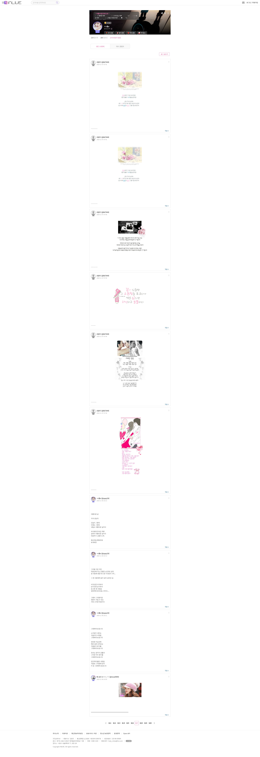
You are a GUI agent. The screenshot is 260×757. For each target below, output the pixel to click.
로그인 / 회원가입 (252, 2)
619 (145, 723)
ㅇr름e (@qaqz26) (103, 498)
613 (119, 723)
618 (141, 723)
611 (110, 723)
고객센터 (128, 741)
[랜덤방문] (165, 13)
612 (114, 723)
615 (127, 723)
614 (123, 723)
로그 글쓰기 (164, 54)
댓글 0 (166, 131)
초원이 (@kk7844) (103, 62)
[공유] (162, 13)
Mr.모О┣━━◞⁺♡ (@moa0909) (108, 677)
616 (132, 723)
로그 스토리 (100, 46)
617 (136, 723)
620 (150, 723)
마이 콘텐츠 (120, 46)
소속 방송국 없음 (115, 38)
